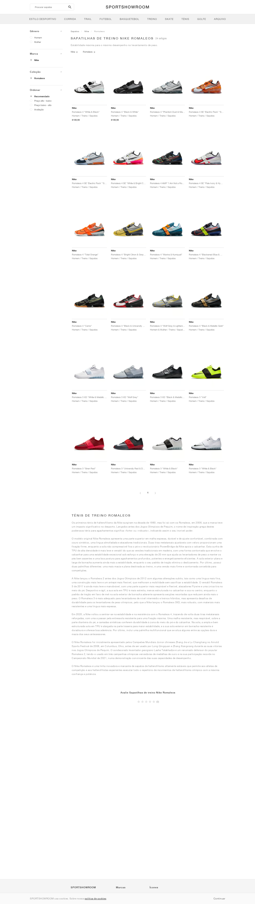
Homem (38, 37)
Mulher (37, 42)
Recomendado (42, 96)
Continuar (219, 898)
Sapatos (75, 31)
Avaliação (39, 109)
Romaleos (39, 78)
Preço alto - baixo (42, 100)
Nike (36, 60)
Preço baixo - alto (42, 105)
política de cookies (95, 898)
